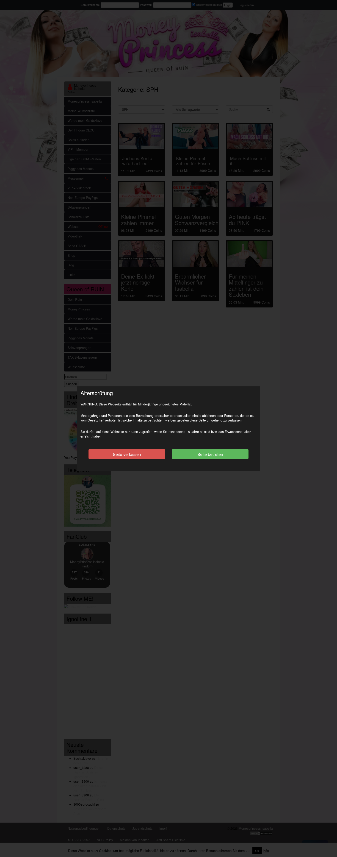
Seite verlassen (127, 454)
